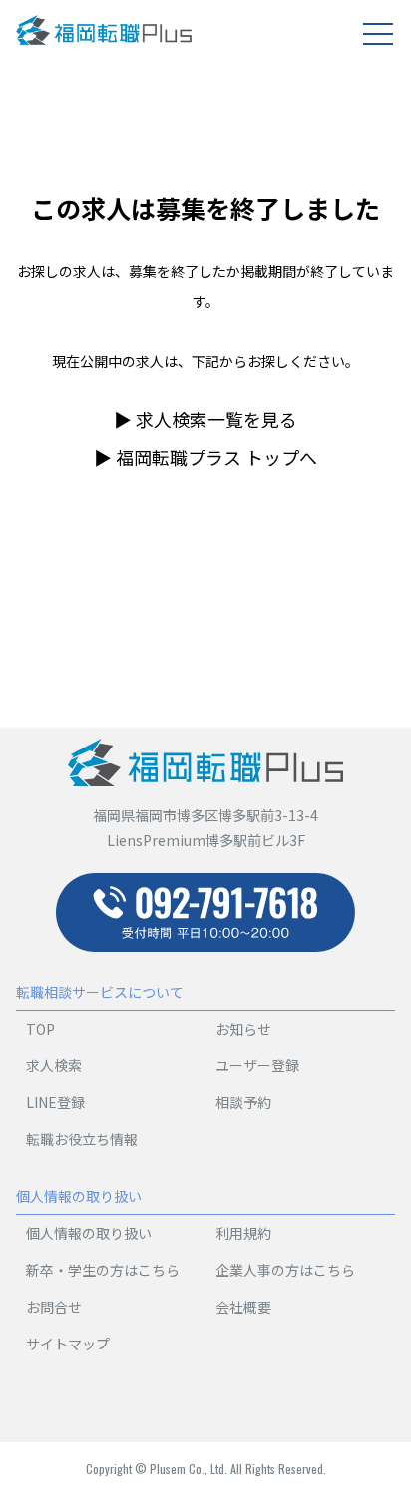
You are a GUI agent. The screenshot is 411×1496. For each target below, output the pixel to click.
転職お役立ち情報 (82, 1139)
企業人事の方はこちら (285, 1270)
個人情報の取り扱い (89, 1233)
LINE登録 (55, 1102)
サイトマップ (68, 1343)
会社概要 (243, 1307)
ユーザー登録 (257, 1065)
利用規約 (243, 1233)
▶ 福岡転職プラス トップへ (205, 457)
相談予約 (243, 1102)
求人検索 (54, 1065)
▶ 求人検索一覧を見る (205, 419)
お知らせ (243, 1029)
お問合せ (54, 1307)
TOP (40, 1029)
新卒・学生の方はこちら (103, 1270)
